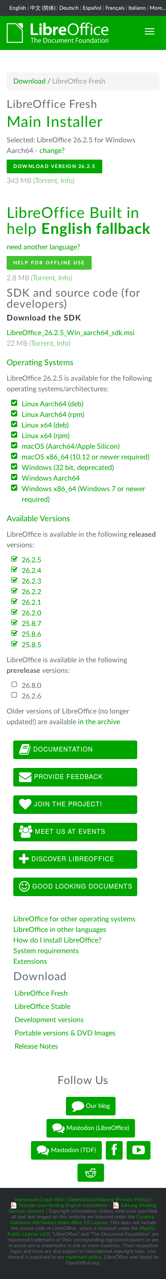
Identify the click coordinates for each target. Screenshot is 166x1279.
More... (158, 8)
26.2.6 (31, 696)
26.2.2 (31, 592)
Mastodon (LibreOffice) (97, 1128)
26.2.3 (31, 581)
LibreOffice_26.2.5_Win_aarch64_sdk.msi (71, 332)
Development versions (49, 1019)
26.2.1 (31, 602)
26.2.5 (31, 560)
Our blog (97, 1106)
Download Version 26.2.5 (54, 166)
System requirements (47, 950)
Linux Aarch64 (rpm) (53, 414)
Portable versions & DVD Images (65, 1033)
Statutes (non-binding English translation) (63, 1205)
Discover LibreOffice (71, 858)
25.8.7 (31, 623)
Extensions (30, 961)
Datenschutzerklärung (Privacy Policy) (108, 1199)
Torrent (46, 180)
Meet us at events (69, 831)
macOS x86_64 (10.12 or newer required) (85, 457)
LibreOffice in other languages (59, 929)
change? (52, 150)
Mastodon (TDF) (72, 1150)
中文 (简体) (42, 8)
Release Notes (36, 1046)
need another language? (43, 247)
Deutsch (69, 8)
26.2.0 (31, 613)
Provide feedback (67, 776)
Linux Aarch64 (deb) (52, 404)
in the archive (99, 721)
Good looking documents (81, 886)
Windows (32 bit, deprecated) (68, 467)
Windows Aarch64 (51, 478)
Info (67, 180)
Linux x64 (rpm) (45, 435)
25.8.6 (31, 634)
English (17, 8)
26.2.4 (31, 570)
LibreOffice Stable (42, 1006)
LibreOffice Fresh (41, 993)
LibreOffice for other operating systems (74, 919)
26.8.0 (31, 685)
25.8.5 (31, 645)
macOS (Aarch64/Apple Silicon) (71, 446)
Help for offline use (49, 262)
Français (114, 8)
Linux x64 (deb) (45, 425)
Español (92, 8)
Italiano (137, 8)
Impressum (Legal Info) (39, 1199)
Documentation (62, 748)
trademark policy (83, 1257)
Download (29, 81)
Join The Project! (67, 803)
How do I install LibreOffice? (57, 940)
